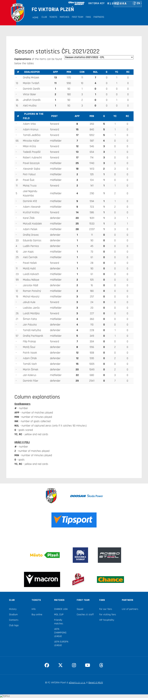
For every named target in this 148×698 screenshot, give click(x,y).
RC (128, 72)
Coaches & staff (85, 614)
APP (55, 72)
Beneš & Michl (95, 682)
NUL (95, 72)
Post (54, 116)
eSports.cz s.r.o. (77, 682)
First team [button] (77, 17)
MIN (69, 72)
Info (34, 609)
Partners (98, 17)
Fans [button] (88, 17)
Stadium (13, 614)
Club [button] (44, 17)
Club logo (14, 625)
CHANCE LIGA (61, 609)
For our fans (105, 609)
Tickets (53, 17)
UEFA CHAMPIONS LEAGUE (60, 632)
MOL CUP (59, 614)
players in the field (33, 116)
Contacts (13, 620)
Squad (80, 609)
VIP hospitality (106, 620)
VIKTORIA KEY (96, 3)
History (12, 609)
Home (35, 17)
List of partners (130, 609)
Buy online (37, 614)
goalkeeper (32, 72)
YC (116, 72)
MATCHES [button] (64, 17)
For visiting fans (107, 614)
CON (82, 72)
